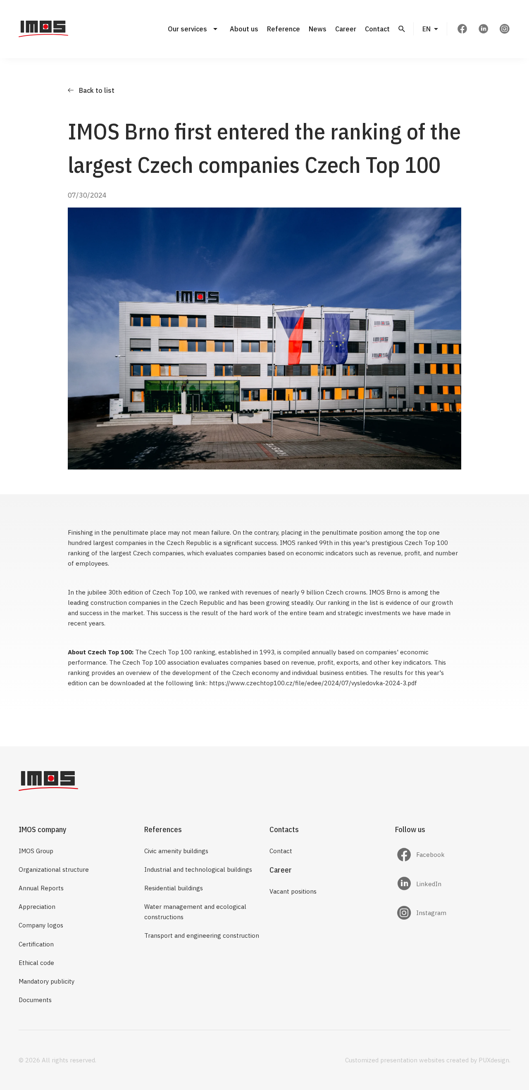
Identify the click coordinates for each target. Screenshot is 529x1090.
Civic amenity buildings (176, 851)
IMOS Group (36, 851)
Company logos (41, 925)
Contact (377, 29)
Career (345, 29)
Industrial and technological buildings (198, 869)
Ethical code (36, 963)
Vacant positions (293, 891)
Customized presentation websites (395, 1060)
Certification (36, 944)
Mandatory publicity (46, 981)
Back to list (96, 90)
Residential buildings (173, 888)
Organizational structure (54, 869)
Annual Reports (41, 888)
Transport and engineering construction (201, 935)
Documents (35, 1000)
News (317, 29)
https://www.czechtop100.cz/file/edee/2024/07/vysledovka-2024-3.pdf (313, 683)
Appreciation (37, 907)
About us (244, 29)
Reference (283, 29)
